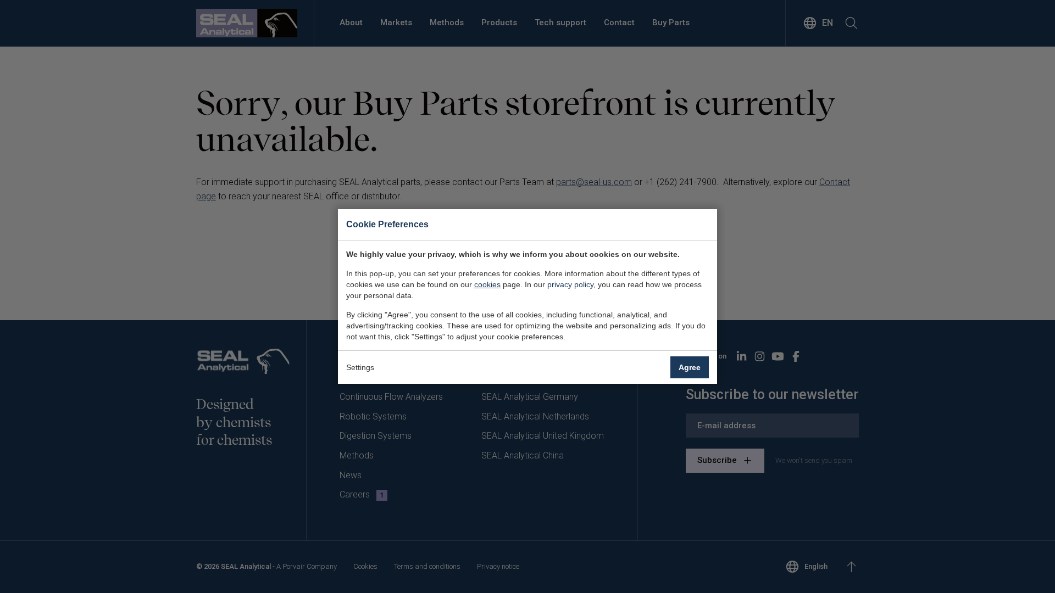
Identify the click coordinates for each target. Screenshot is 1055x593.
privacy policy (570, 284)
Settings (360, 367)
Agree (690, 367)
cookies (487, 284)
